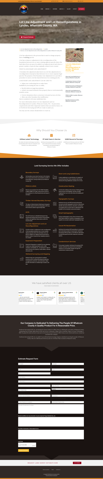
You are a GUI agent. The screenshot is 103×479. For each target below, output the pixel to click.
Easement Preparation (34, 241)
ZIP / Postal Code (21, 391)
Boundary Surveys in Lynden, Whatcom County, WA (72, 100)
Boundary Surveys (32, 172)
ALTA (27, 212)
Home (42, 8)
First (19, 365)
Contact (75, 8)
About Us (61, 8)
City (19, 387)
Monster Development (53, 475)
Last (52, 365)
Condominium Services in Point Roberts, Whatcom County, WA (73, 82)
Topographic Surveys (66, 199)
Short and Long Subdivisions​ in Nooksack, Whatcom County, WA (73, 91)
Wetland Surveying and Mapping (38, 254)
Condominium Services (67, 241)
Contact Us (58, 469)
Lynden (46, 49)
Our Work (55, 8)
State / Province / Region (57, 387)
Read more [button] (44, 302)
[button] (84, 298)
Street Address (21, 378)
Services (47, 8)
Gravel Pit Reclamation (67, 226)
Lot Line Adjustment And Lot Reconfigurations (31, 49)
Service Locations (46, 469)
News (53, 469)
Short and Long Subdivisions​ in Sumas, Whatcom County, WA (73, 77)
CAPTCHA (20, 441)
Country (53, 390)
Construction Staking (66, 186)
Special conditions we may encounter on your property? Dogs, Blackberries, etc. (37, 415)
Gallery (69, 8)
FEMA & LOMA (31, 186)
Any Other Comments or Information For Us (28, 428)
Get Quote (81, 8)
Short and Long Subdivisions (69, 174)
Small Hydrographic (66, 213)
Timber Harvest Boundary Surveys (38, 200)
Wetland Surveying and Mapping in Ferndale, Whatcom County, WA (74, 86)
